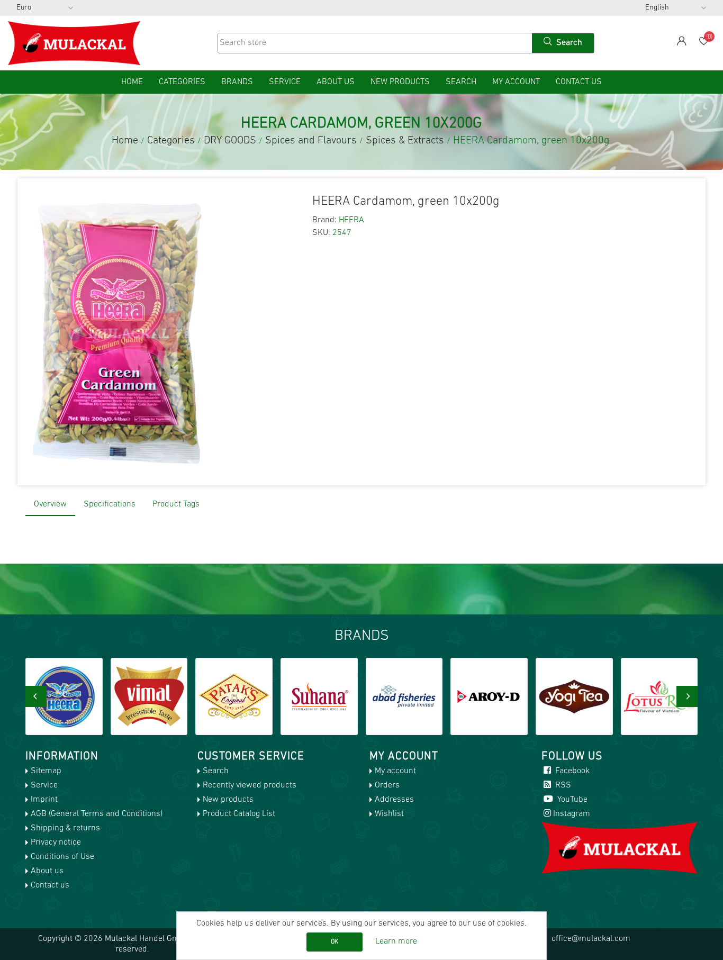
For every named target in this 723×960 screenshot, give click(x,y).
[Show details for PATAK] (233, 696)
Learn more (396, 941)
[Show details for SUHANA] (319, 696)
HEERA (351, 220)
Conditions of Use (62, 857)
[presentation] (36, 696)
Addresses (394, 799)
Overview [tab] (50, 504)
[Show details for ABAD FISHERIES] (404, 696)
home (132, 82)
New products (400, 82)
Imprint (44, 799)
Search (461, 82)
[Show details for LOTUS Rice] (659, 696)
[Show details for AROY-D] (489, 696)
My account (516, 82)
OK (334, 942)
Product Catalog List (239, 814)
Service (285, 82)
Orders (387, 785)
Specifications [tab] (109, 504)
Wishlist (389, 814)
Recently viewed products (249, 785)
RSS (562, 785)
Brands (237, 82)
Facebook (571, 771)
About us (336, 82)
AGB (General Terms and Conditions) (96, 814)
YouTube (571, 799)
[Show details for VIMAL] (149, 696)
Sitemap (46, 771)
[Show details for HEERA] (64, 696)
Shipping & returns (65, 828)
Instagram (571, 814)
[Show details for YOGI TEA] (574, 696)
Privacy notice (56, 842)
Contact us (579, 82)
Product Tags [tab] (176, 504)
